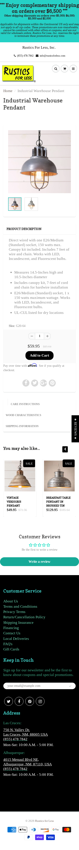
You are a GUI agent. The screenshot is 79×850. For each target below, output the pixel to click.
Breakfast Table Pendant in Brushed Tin (58, 501)
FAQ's (8, 644)
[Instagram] (40, 701)
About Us (10, 601)
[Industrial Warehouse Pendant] (39, 162)
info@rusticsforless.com (52, 55)
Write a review (39, 561)
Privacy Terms (14, 612)
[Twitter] (8, 701)
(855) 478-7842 (25, 55)
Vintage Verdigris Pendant (14, 501)
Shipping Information (22, 426)
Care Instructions (25, 404)
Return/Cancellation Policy (24, 617)
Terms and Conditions (20, 606)
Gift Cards (11, 649)
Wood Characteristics (23, 415)
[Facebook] (19, 701)
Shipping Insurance (18, 622)
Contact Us (11, 633)
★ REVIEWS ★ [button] (75, 428)
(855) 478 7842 (15, 739)
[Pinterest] (29, 701)
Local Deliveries (16, 639)
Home (8, 91)
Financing (11, 628)
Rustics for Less (44, 820)
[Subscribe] (70, 686)
